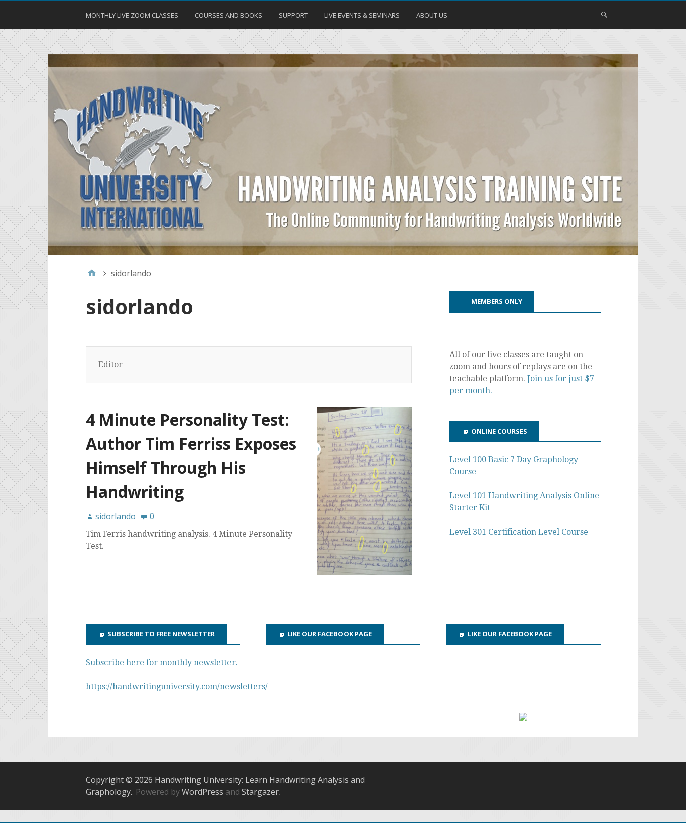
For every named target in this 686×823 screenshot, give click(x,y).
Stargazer (260, 791)
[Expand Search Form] (604, 14)
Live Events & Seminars (362, 15)
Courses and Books (228, 15)
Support (293, 15)
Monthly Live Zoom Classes (132, 15)
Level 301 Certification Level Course (518, 532)
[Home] (92, 273)
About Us (431, 15)
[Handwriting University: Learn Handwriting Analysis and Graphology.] (343, 154)
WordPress (202, 791)
